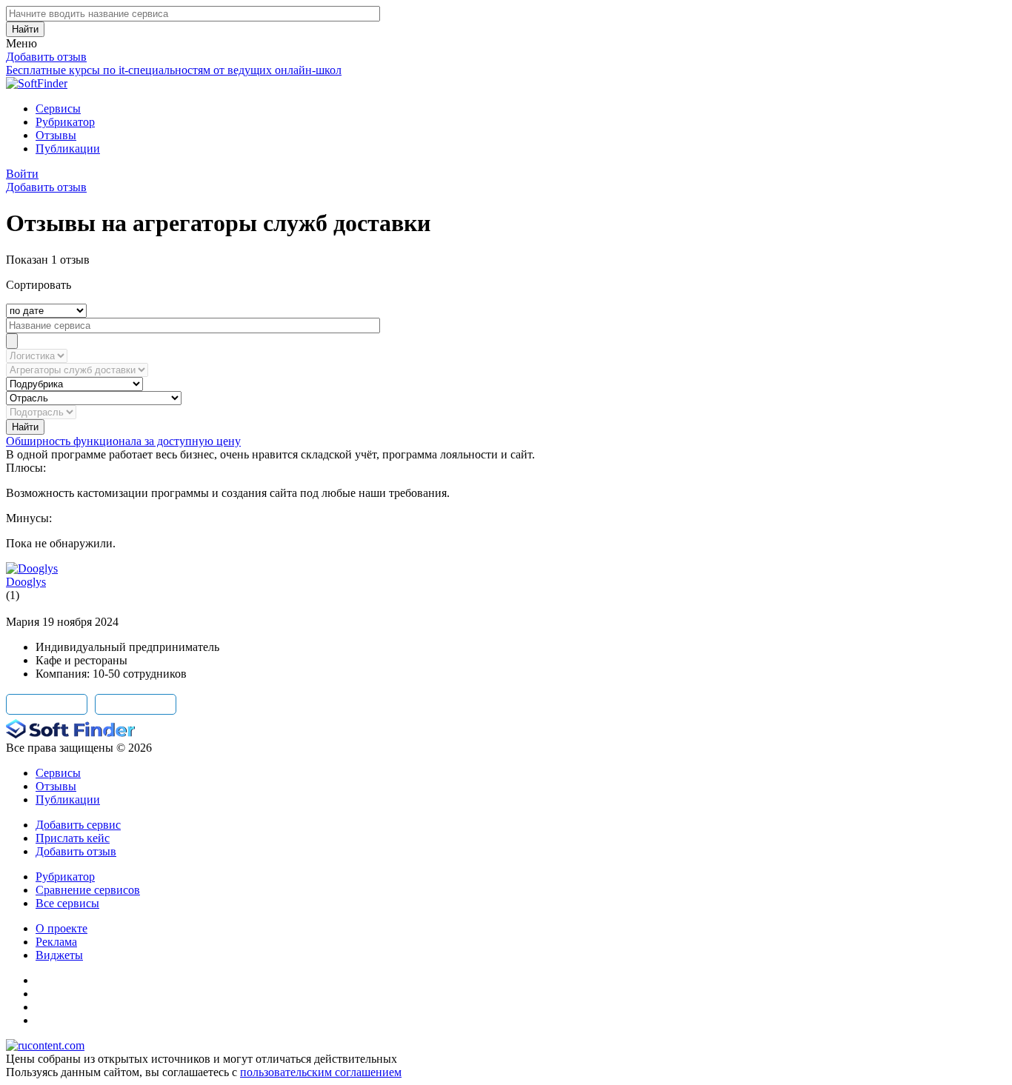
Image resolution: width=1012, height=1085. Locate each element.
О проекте (61, 928)
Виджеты (59, 955)
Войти (22, 173)
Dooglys (26, 581)
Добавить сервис (78, 824)
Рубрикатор (65, 122)
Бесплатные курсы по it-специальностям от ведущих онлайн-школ (174, 70)
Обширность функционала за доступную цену (123, 441)
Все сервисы (67, 903)
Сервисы (58, 108)
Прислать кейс (73, 838)
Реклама (56, 941)
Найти (25, 29)
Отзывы (56, 135)
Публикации (68, 148)
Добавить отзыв (46, 56)
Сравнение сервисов (88, 890)
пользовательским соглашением (321, 1072)
